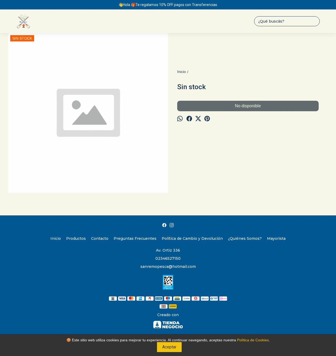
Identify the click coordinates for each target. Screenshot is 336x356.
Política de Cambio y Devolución (192, 238)
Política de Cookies (253, 340)
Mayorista (276, 238)
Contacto (99, 238)
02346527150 (168, 258)
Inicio (55, 238)
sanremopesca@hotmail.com (168, 266)
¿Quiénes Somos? (245, 238)
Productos (76, 238)
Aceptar (169, 346)
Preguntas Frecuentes (135, 238)
